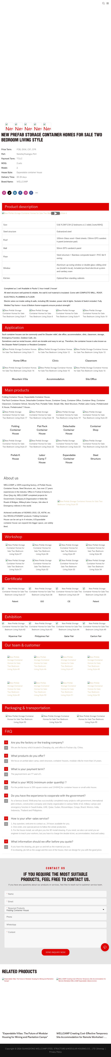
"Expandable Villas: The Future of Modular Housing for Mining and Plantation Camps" (25, 1035)
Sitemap (100, 1049)
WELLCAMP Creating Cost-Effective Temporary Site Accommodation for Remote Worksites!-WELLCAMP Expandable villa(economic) (82, 1035)
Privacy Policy (55, 1052)
